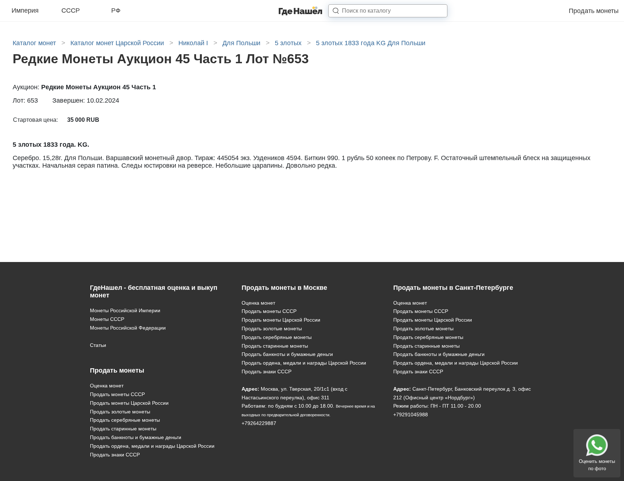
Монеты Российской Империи (125, 310)
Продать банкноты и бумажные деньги (135, 437)
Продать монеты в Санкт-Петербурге (453, 287)
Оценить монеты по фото (597, 465)
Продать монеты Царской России (129, 403)
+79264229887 (259, 423)
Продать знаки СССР (115, 455)
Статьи (98, 345)
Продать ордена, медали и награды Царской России (152, 446)
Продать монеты (594, 10)
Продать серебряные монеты (125, 420)
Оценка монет (107, 385)
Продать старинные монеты (123, 428)
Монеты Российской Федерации (128, 328)
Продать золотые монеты (120, 412)
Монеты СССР (107, 319)
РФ (116, 10)
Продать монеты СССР (117, 394)
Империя (25, 10)
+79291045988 (410, 414)
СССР (70, 10)
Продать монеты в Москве (284, 287)
